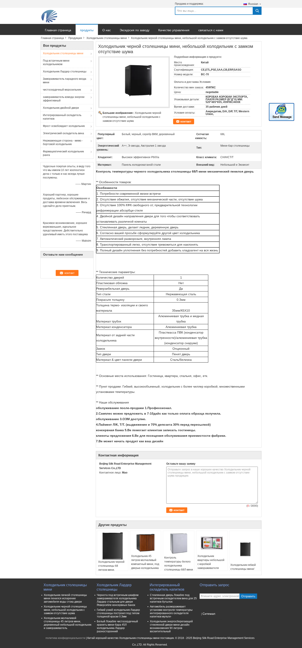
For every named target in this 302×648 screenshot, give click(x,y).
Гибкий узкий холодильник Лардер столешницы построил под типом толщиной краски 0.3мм (118, 613)
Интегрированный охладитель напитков (62, 117)
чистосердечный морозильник (62, 89)
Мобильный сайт (213, 619)
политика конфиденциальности (65, 638)
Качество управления (173, 30)
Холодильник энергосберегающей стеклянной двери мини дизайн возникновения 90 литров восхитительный (171, 626)
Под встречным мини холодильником (56, 62)
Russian (253, 4)
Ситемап (209, 613)
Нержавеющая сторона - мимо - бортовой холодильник (63, 142)
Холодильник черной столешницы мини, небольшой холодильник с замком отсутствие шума (132, 116)
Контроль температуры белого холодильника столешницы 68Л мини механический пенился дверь (178, 567)
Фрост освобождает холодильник (64, 126)
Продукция (75, 38)
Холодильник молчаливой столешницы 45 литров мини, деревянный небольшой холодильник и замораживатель (67, 623)
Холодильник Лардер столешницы (64, 71)
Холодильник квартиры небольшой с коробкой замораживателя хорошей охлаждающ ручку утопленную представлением (210, 568)
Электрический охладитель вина (63, 133)
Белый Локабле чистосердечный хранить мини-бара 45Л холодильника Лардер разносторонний (117, 626)
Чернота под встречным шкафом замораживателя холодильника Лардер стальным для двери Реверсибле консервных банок (117, 600)
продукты (87, 30)
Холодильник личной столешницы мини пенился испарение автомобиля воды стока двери (65, 598)
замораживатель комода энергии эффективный (63, 98)
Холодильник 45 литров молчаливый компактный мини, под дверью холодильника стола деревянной (145, 564)
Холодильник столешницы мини (106, 38)
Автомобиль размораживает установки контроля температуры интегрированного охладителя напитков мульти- (171, 611)
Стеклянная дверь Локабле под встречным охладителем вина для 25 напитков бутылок (173, 598)
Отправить (248, 596)
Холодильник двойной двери (61, 107)
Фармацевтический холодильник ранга (63, 153)
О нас (106, 30)
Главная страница (58, 30)
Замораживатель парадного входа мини (64, 80)
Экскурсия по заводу (134, 30)
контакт (185, 121)
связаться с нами (210, 30)
